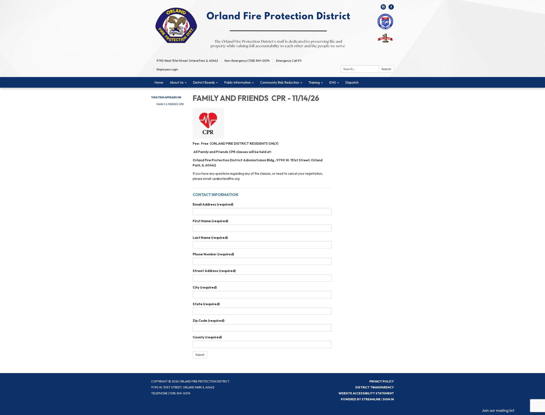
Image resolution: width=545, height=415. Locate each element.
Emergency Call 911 (288, 61)
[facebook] (391, 8)
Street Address (214, 271)
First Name (210, 221)
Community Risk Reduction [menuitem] (279, 82)
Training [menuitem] (314, 82)
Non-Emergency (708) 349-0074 (247, 61)
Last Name (210, 237)
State (206, 304)
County (207, 337)
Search (386, 69)
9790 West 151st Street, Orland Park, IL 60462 (187, 61)
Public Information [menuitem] (237, 82)
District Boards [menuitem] (204, 82)
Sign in (388, 399)
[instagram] (383, 8)
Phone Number (213, 254)
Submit (199, 355)
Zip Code (208, 320)
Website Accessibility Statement (366, 393)
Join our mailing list (498, 410)
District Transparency (374, 387)
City (205, 287)
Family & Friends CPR (170, 104)
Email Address (213, 204)
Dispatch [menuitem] (352, 82)
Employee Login (167, 69)
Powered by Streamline (361, 399)
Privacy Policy (381, 381)
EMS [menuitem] (332, 82)
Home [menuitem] (158, 82)
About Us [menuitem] (177, 82)
